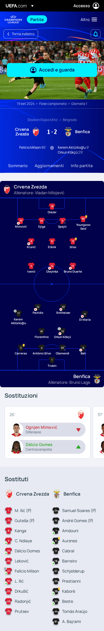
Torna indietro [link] (23, 33)
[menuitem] (51, 19)
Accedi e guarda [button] (57, 70)
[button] (87, 19)
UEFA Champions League (13, 19)
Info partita (82, 165)
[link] (37, 19)
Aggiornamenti (49, 165)
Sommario (18, 165)
